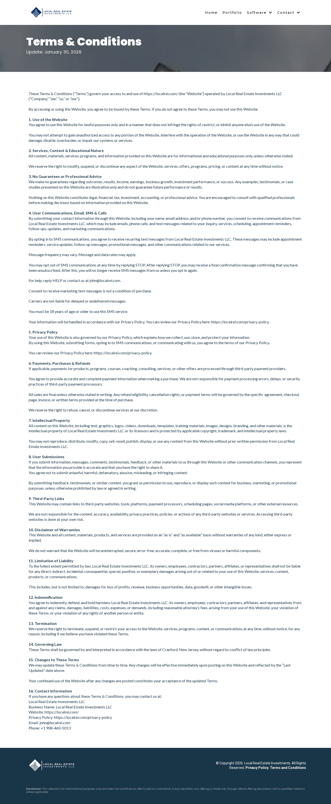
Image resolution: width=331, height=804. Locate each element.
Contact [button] (286, 12)
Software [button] (257, 12)
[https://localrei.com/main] (53, 765)
